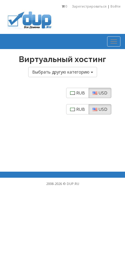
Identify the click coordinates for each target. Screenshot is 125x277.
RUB (80, 93)
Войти (115, 6)
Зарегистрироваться (89, 6)
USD (102, 93)
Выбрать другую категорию (61, 72)
